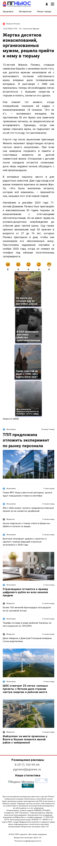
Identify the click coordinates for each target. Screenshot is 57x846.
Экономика (11, 429)
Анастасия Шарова (31, 29)
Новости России (13, 24)
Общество (10, 519)
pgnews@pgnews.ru (27, 769)
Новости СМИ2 (11, 419)
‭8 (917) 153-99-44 (27, 764)
